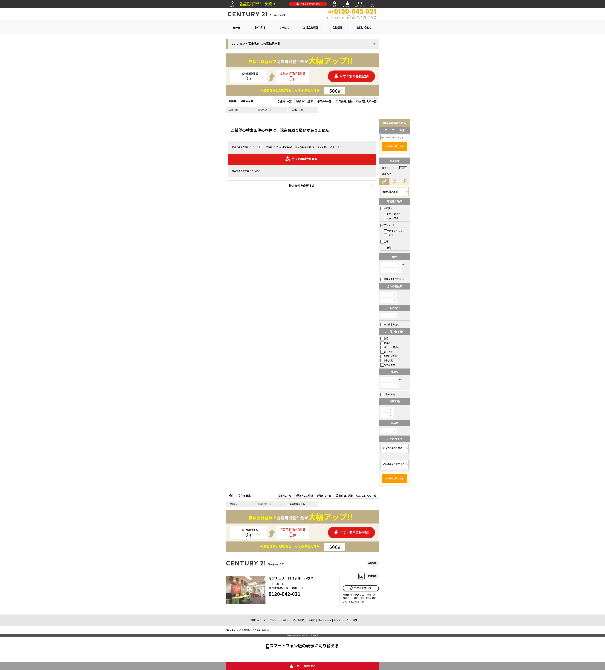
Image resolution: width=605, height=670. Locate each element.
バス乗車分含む (391, 324)
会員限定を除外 (297, 109)
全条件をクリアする (395, 464)
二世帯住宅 (389, 394)
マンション (389, 224)
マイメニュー (347, 6)
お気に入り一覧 (368, 101)
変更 (403, 168)
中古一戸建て (393, 218)
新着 (386, 338)
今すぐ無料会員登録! (354, 76)
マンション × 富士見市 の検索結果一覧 (255, 43)
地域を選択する (390, 191)
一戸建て (388, 208)
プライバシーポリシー (279, 620)
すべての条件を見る (392, 448)
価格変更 (388, 360)
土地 (386, 241)
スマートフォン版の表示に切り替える (304, 645)
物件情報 (260, 27)
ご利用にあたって (257, 620)
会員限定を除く (391, 355)
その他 (390, 234)
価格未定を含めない (394, 279)
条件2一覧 (325, 101)
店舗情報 (372, 576)
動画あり (388, 342)
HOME (232, 6)
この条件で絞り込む (394, 146)
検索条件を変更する (301, 186)
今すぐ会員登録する (310, 4)
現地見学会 (389, 364)
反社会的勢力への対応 (304, 620)
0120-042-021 (284, 594)
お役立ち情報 (310, 27)
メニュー (372, 6)
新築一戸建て (393, 214)
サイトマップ (324, 620)
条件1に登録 (306, 101)
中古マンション (394, 230)
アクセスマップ (363, 588)
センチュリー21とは (344, 620)
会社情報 (337, 27)
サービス (284, 27)
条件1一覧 (286, 101)
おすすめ (388, 351)
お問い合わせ (360, 6)
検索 (334, 6)
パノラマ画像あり (392, 347)
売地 (389, 247)
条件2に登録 (346, 101)
